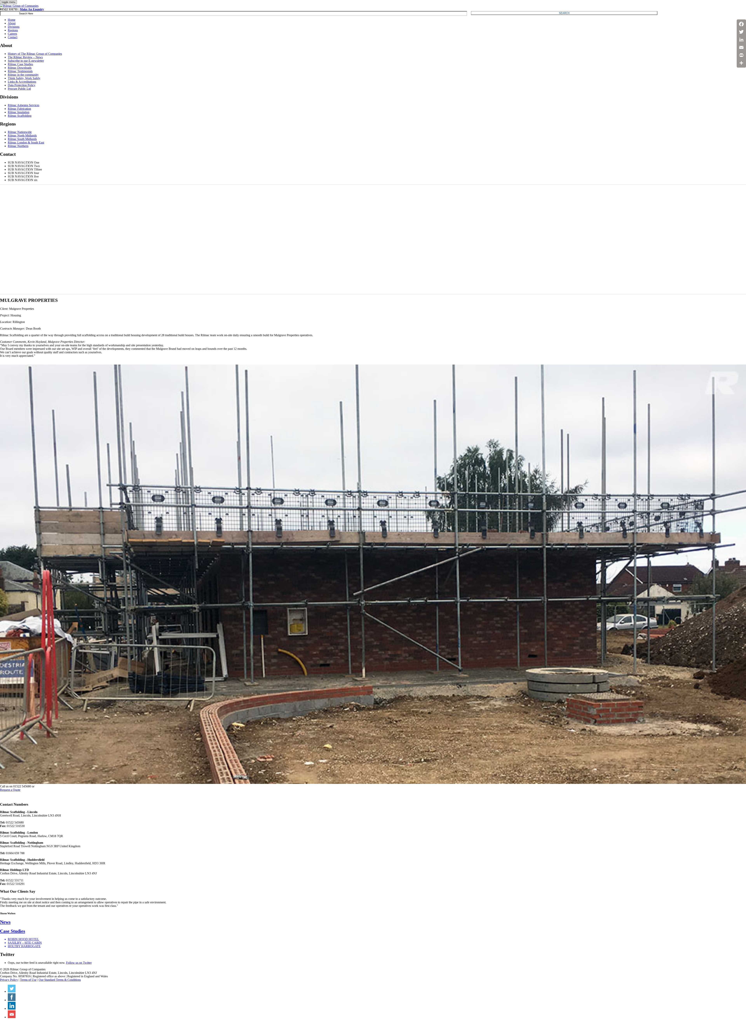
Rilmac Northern (18, 146)
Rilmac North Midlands (22, 135)
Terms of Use (28, 979)
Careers (12, 33)
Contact (12, 37)
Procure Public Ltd (19, 88)
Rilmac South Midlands (22, 139)
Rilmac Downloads (19, 67)
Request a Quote (10, 789)
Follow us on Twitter (79, 962)
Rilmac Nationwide (20, 132)
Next (741, 239)
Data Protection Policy (21, 85)
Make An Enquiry (32, 9)
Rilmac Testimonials (20, 71)
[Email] (741, 47)
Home (11, 19)
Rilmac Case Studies (20, 64)
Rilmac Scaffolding (19, 115)
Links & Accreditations (22, 81)
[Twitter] (741, 32)
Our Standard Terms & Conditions (60, 979)
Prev (5, 239)
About (12, 23)
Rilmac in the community (23, 74)
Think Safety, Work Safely (24, 78)
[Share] (741, 63)
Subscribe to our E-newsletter (26, 60)
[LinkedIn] (741, 40)
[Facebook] (741, 24)
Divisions (13, 26)
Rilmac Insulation (18, 112)
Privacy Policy (9, 979)
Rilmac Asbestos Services (23, 105)
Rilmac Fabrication (19, 108)
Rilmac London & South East (26, 142)
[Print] (741, 55)
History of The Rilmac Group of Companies (35, 53)
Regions (13, 30)
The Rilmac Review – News (25, 57)
